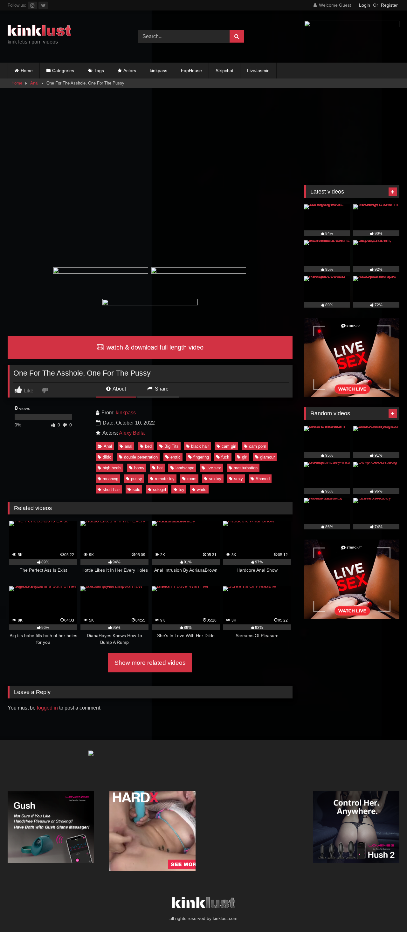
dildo (107, 457)
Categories (63, 70)
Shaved (263, 478)
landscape (185, 468)
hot (160, 468)
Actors (129, 70)
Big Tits (171, 446)
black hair (200, 446)
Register (389, 5)
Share (161, 388)
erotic (175, 457)
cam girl (229, 446)
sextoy (215, 478)
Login (364, 5)
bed (148, 446)
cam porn (257, 446)
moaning (110, 478)
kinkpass (158, 70)
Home (27, 70)
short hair (111, 489)
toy (181, 489)
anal (128, 446)
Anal (34, 83)
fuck (225, 457)
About (119, 388)
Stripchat (224, 70)
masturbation (246, 468)
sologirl (159, 489)
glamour (267, 457)
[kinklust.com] (39, 31)
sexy (238, 478)
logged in (47, 708)
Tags (99, 70)
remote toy (165, 478)
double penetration (141, 457)
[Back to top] (387, 913)
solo (136, 489)
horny (139, 468)
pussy (136, 478)
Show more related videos (150, 662)
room (192, 478)
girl (244, 457)
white (201, 489)
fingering (201, 457)
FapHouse (191, 70)
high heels (112, 468)
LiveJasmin (258, 70)
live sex (214, 468)
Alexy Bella (132, 433)
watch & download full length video (154, 347)
